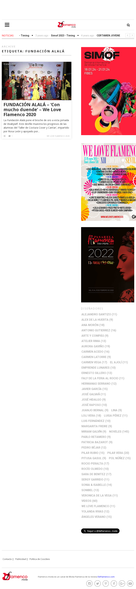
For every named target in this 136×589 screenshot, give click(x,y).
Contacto (7, 559)
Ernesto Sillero (96, 373)
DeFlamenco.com (106, 576)
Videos (89, 501)
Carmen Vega (94, 362)
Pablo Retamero (96, 437)
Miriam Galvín (93, 431)
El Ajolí (119, 362)
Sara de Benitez (96, 474)
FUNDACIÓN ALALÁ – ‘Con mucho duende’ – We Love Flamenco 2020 (32, 109)
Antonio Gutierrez (98, 330)
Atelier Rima (93, 341)
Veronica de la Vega (99, 495)
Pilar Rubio (92, 453)
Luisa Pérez (116, 415)
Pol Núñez (120, 458)
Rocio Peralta (95, 463)
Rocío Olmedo (95, 469)
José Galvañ (93, 394)
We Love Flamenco (98, 506)
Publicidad (20, 559)
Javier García (94, 389)
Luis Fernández (95, 421)
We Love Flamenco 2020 (58, 136)
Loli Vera (91, 415)
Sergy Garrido (95, 479)
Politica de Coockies (40, 559)
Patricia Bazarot (96, 442)
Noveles (119, 431)
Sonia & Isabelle (96, 485)
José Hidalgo (93, 399)
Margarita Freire (96, 426)
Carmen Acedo (95, 351)
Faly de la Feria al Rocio (102, 378)
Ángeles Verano (96, 517)
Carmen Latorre (96, 357)
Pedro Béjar (93, 447)
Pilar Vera (118, 453)
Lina (116, 410)
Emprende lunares (98, 367)
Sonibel (90, 490)
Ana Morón (92, 325)
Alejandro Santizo (99, 314)
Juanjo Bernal (94, 410)
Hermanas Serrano (99, 383)
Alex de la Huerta (97, 319)
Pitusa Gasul (93, 458)
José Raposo (94, 405)
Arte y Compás (94, 335)
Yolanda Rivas (95, 511)
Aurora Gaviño (95, 346)
